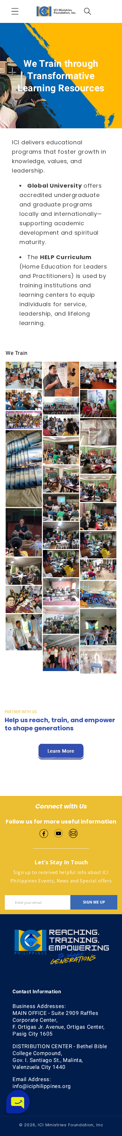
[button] (15, 11)
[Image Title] (43, 832)
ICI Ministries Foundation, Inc (70, 1125)
